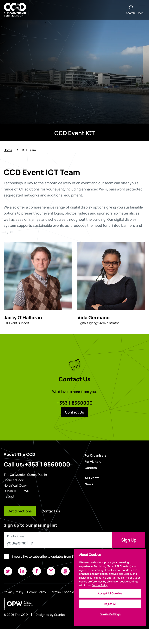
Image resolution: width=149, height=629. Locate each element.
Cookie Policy (36, 592)
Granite (59, 614)
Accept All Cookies (110, 593)
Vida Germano (93, 317)
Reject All (110, 604)
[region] (110, 587)
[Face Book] (36, 571)
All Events (92, 477)
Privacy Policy (13, 592)
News (89, 484)
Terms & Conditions (63, 592)
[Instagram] (51, 571)
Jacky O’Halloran (23, 317)
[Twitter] (8, 571)
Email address (15, 536)
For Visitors (93, 461)
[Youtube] (65, 571)
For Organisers (96, 455)
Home (8, 150)
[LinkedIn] (22, 571)
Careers (91, 467)
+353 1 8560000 (75, 402)
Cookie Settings (110, 614)
